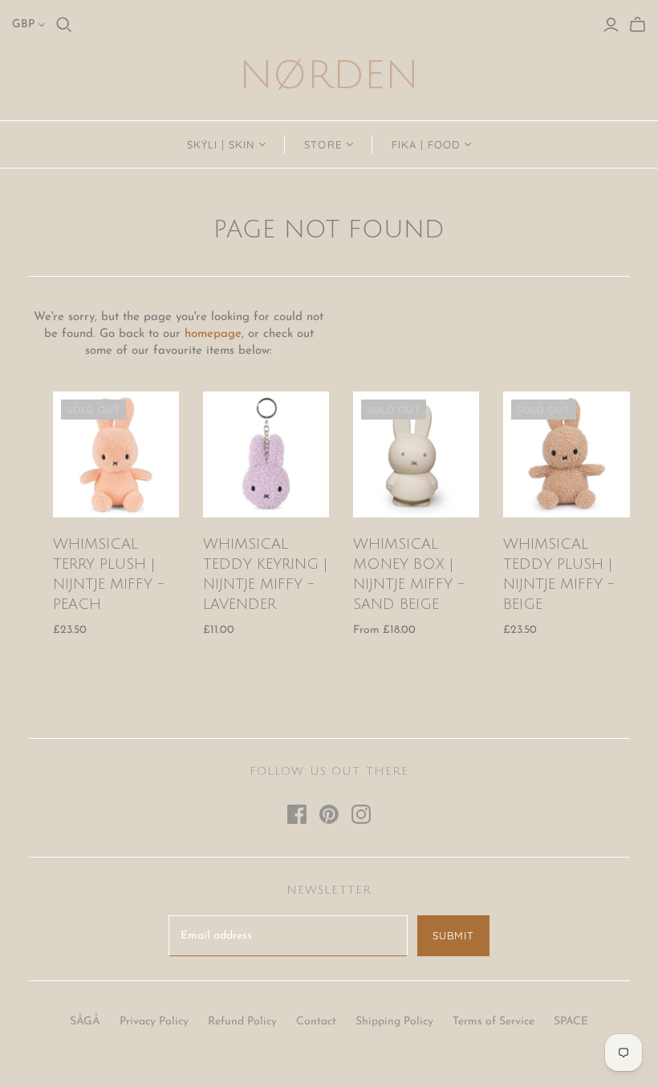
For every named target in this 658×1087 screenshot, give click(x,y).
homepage (213, 334)
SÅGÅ (85, 1022)
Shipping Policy (394, 1022)
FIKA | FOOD (426, 144)
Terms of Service (493, 1022)
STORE (322, 144)
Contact (316, 1022)
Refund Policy (242, 1022)
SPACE (571, 1022)
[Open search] (64, 25)
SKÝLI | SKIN (220, 144)
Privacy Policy (154, 1022)
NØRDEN (329, 76)
